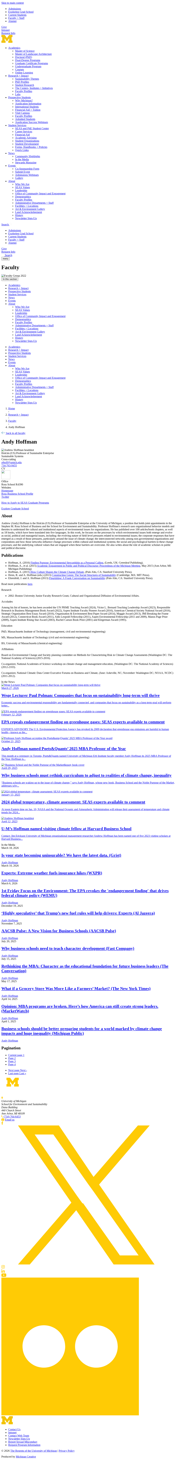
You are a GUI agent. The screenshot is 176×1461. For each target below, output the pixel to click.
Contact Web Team (18, 1435)
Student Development (27, 143)
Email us (9, 1119)
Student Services (17, 125)
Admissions (14, 8)
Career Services (23, 131)
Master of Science (25, 50)
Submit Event (22, 171)
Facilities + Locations (26, 205)
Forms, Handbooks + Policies (31, 147)
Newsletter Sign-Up (26, 218)
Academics (14, 47)
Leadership (21, 190)
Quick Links (22, 150)
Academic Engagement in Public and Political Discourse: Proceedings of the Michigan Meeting (88, 565)
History (19, 215)
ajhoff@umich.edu (11, 462)
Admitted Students (25, 119)
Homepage (7, 490)
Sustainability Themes (27, 78)
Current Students (17, 14)
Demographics (23, 196)
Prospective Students (19, 97)
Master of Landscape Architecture (33, 54)
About (11, 181)
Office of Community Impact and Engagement (40, 193)
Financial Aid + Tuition (27, 109)
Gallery (19, 178)
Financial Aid (22, 134)
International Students (27, 106)
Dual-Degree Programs (27, 60)
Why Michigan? (24, 100)
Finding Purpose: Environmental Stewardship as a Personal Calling (67, 562)
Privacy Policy (67, 1450)
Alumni (12, 21)
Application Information (28, 103)
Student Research (24, 85)
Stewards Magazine (25, 162)
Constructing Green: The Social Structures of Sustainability (84, 575)
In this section (10, 279)
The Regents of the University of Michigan (33, 1450)
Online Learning (24, 72)
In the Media (22, 159)
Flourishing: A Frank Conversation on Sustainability (77, 578)
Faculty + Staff (16, 18)
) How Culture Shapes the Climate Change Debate (56, 571)
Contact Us (14, 1429)
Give (4, 26)
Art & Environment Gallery (30, 209)
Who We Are (22, 184)
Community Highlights (27, 156)
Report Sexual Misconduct (22, 1441)
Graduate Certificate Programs (31, 63)
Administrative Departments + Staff (34, 202)
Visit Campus (22, 112)
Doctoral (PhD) (23, 57)
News (11, 153)
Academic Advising (26, 137)
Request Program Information (24, 1444)
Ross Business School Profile (17, 493)
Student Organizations (27, 140)
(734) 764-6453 (12, 1116)
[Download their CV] (88, 475)
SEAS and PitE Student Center (32, 128)
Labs (17, 94)
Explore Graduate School (15, 508)
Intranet (5, 30)
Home (11, 408)
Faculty (12, 420)
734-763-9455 (9, 465)
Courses (19, 69)
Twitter (5, 496)
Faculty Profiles (23, 91)
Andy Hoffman (9, 862)
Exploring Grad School (21, 11)
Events (12, 165)
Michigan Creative (26, 1456)
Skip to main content (12, 2)
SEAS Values (22, 187)
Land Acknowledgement (28, 212)
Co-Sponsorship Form (27, 168)
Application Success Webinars (31, 122)
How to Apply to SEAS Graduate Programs (25, 502)
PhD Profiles (22, 81)
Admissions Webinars (27, 174)
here (30, 584)
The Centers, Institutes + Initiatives (34, 88)
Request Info (8, 33)
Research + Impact (18, 75)
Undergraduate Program (28, 66)
